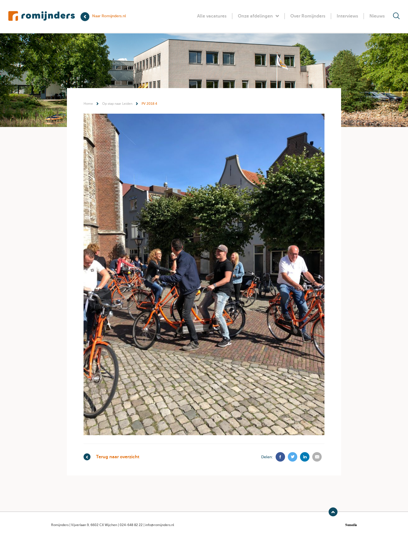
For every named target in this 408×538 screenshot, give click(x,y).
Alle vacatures (211, 16)
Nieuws (377, 16)
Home (88, 104)
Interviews (347, 16)
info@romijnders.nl (159, 525)
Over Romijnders (307, 16)
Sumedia (351, 525)
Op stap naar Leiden (117, 104)
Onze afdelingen (255, 16)
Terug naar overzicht (117, 456)
